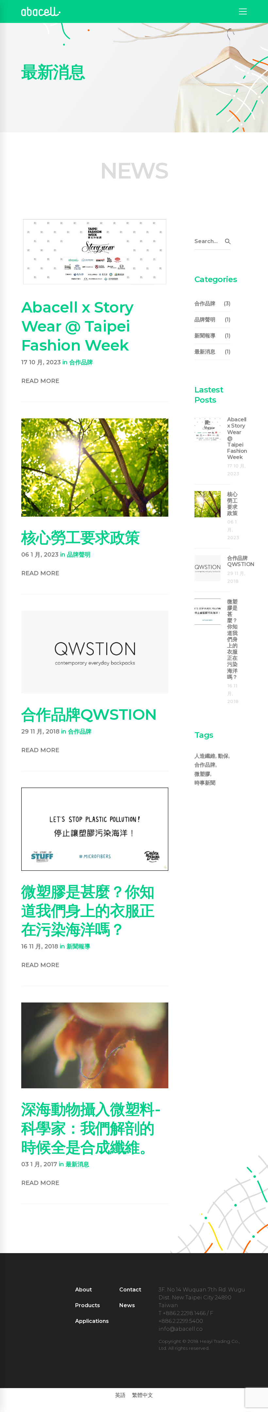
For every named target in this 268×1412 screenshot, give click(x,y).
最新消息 (77, 1164)
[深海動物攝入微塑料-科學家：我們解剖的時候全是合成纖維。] (94, 1006)
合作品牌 (81, 362)
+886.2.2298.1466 (184, 1313)
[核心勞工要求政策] (94, 422)
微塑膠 (202, 774)
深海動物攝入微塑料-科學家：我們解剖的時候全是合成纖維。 (90, 1128)
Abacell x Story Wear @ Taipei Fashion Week (77, 326)
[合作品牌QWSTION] (94, 614)
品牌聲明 (79, 554)
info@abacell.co (181, 1329)
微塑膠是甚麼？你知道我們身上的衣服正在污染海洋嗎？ (88, 910)
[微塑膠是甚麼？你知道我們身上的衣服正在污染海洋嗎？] (94, 791)
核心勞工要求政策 (80, 537)
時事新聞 (204, 783)
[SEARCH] (227, 241)
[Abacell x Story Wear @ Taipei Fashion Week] (94, 221)
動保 (223, 756)
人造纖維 (204, 756)
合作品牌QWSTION (89, 714)
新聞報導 (78, 946)
